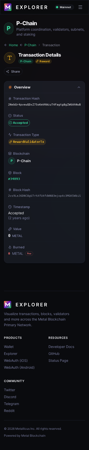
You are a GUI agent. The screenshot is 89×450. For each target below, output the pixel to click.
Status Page (58, 360)
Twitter (9, 390)
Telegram (11, 404)
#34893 (14, 179)
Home (13, 45)
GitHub (54, 353)
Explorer (10, 353)
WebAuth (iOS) (16, 360)
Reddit (9, 410)
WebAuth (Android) (19, 367)
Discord (10, 397)
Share (15, 71)
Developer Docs (61, 346)
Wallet (9, 346)
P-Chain (30, 45)
